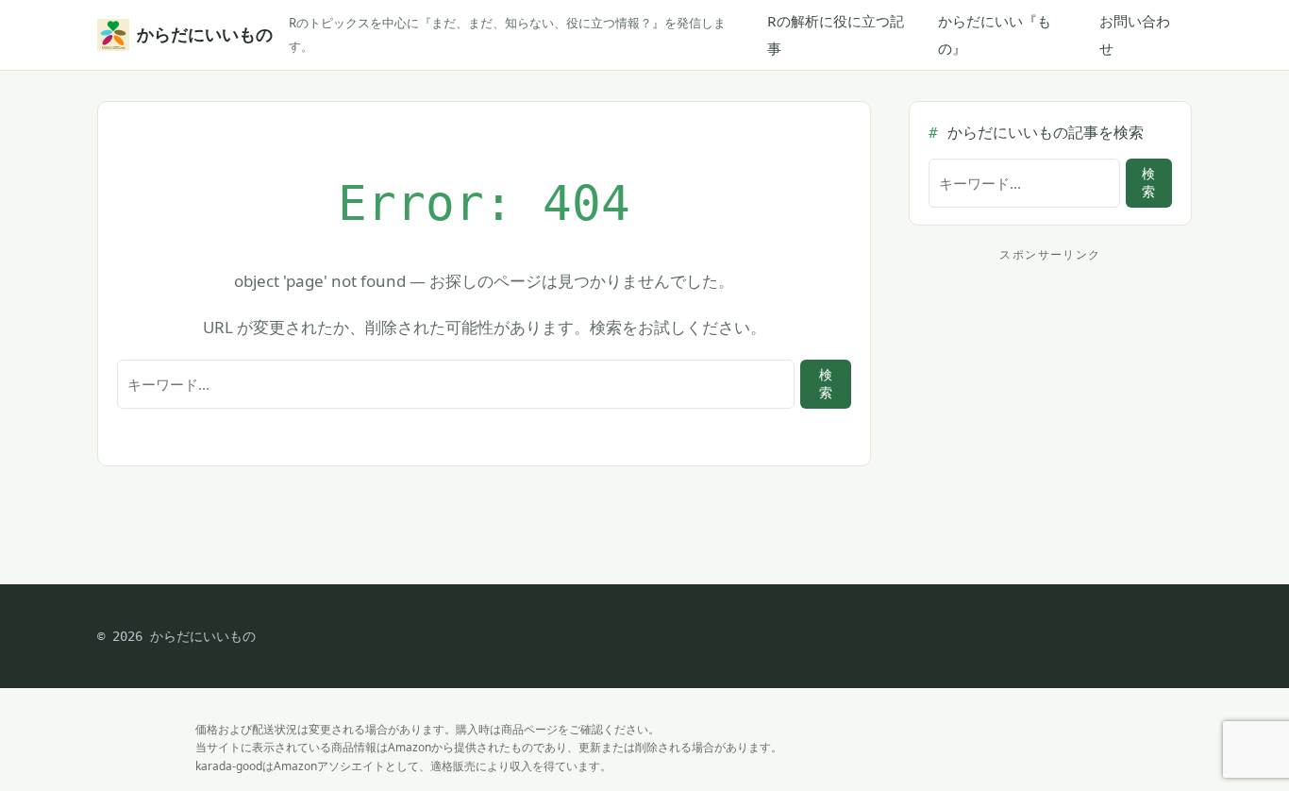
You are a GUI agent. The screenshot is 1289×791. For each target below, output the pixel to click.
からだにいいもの (201, 34)
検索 (825, 383)
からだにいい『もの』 (994, 34)
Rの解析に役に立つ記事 (835, 34)
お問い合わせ (1134, 34)
